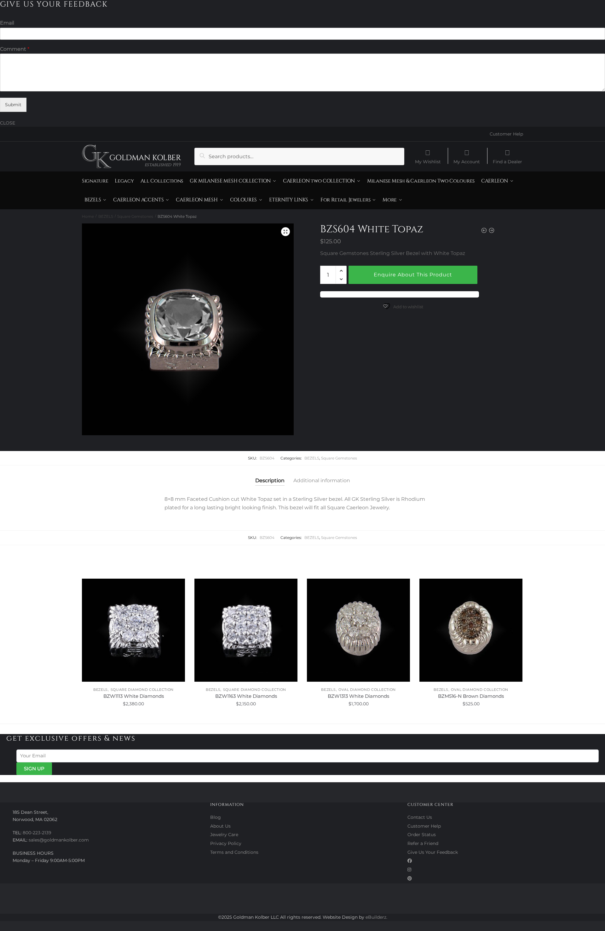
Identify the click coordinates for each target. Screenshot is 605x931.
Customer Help (506, 134)
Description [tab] (270, 480)
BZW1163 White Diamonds (246, 696)
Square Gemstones (135, 216)
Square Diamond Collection (142, 689)
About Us (220, 826)
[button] (285, 231)
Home (88, 216)
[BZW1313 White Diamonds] (358, 630)
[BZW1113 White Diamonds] (133, 630)
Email (7, 23)
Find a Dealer (507, 161)
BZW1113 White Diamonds (133, 696)
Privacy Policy (225, 843)
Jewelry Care (224, 834)
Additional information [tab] (321, 480)
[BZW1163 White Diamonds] (245, 630)
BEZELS (105, 216)
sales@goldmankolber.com (59, 840)
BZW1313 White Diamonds (358, 696)
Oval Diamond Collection (367, 689)
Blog (215, 817)
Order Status (421, 834)
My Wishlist (428, 161)
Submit (13, 104)
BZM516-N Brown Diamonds (471, 696)
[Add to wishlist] (177, 586)
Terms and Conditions (234, 852)
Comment (14, 49)
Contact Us (419, 817)
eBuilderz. (376, 917)
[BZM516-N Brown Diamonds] (470, 630)
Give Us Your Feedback (432, 852)
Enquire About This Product (413, 275)
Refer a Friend (422, 843)
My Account (466, 161)
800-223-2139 (37, 833)
